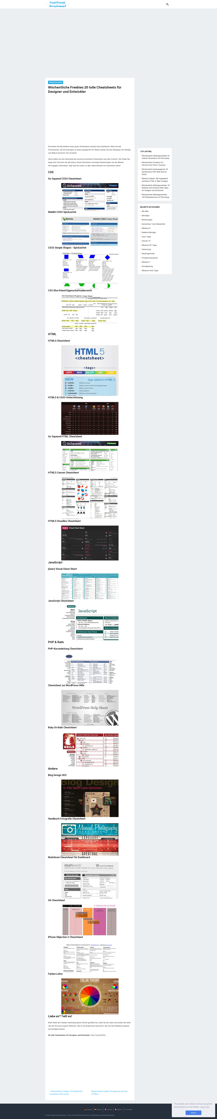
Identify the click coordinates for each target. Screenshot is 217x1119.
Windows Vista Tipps (150, 270)
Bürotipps (145, 215)
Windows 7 (146, 262)
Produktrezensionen (150, 258)
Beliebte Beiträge (149, 232)
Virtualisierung (147, 266)
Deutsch (89, 1109)
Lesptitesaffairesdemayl (58, 1115)
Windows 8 (146, 228)
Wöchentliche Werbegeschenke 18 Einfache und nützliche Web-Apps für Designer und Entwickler (156, 187)
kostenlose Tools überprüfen (153, 224)
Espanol (99, 1109)
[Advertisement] (108, 25)
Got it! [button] (193, 1113)
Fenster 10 (146, 241)
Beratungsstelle (148, 254)
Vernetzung (146, 249)
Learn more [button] (204, 1107)
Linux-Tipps (146, 237)
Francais (109, 1109)
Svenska (129, 1109)
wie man (145, 211)
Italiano (119, 1109)
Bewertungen (147, 220)
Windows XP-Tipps (149, 245)
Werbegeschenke (55, 82)
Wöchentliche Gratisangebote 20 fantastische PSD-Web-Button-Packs (155, 171)
